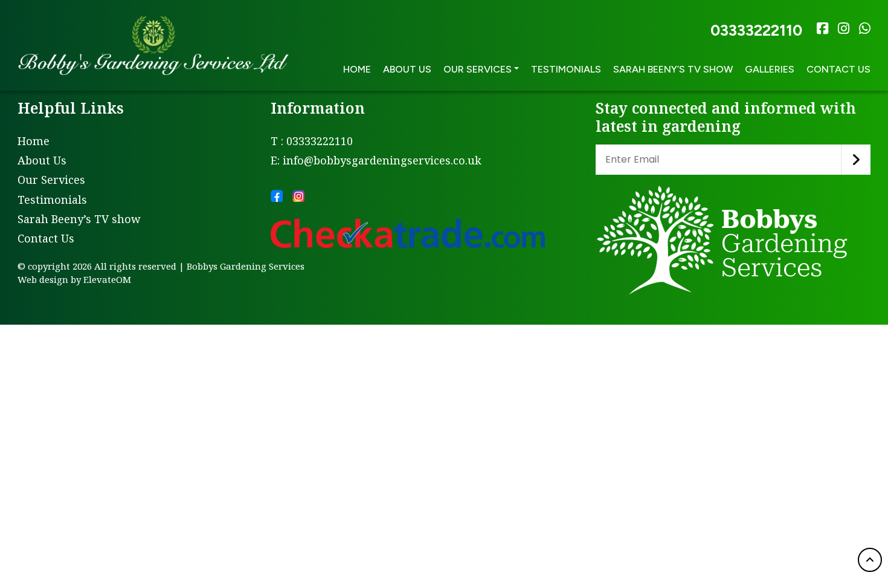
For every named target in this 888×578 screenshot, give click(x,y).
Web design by (49, 279)
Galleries (769, 69)
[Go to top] (870, 560)
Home (357, 69)
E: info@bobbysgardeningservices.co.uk (376, 160)
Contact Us (838, 69)
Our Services (51, 179)
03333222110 (756, 30)
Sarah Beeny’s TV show (673, 69)
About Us (407, 69)
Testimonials (566, 69)
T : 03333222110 (312, 141)
